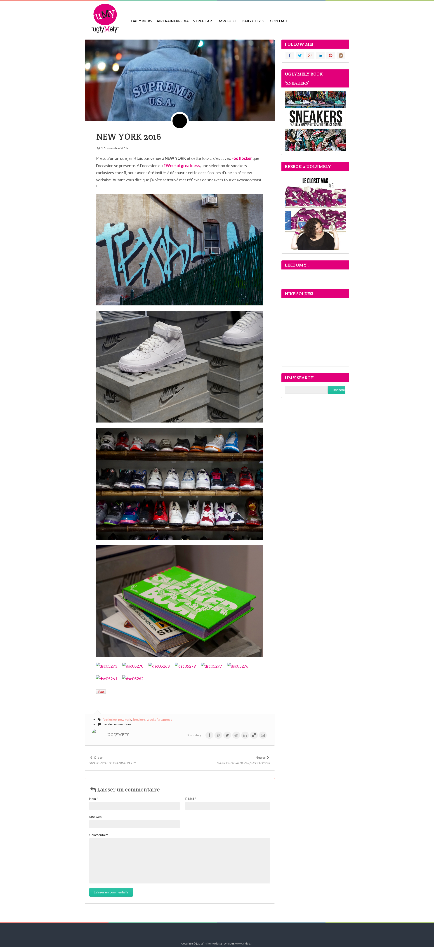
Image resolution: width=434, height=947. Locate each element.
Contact (279, 21)
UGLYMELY (118, 734)
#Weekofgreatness (181, 165)
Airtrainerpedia (173, 21)
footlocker (109, 719)
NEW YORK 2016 (128, 136)
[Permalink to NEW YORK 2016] (180, 80)
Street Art (203, 21)
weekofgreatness (159, 719)
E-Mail (190, 799)
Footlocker (241, 158)
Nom (93, 799)
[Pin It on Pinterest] (101, 691)
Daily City (251, 21)
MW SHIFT (228, 21)
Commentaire (98, 835)
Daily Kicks (141, 21)
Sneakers (139, 719)
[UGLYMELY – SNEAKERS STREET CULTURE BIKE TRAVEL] (105, 18)
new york (124, 719)
